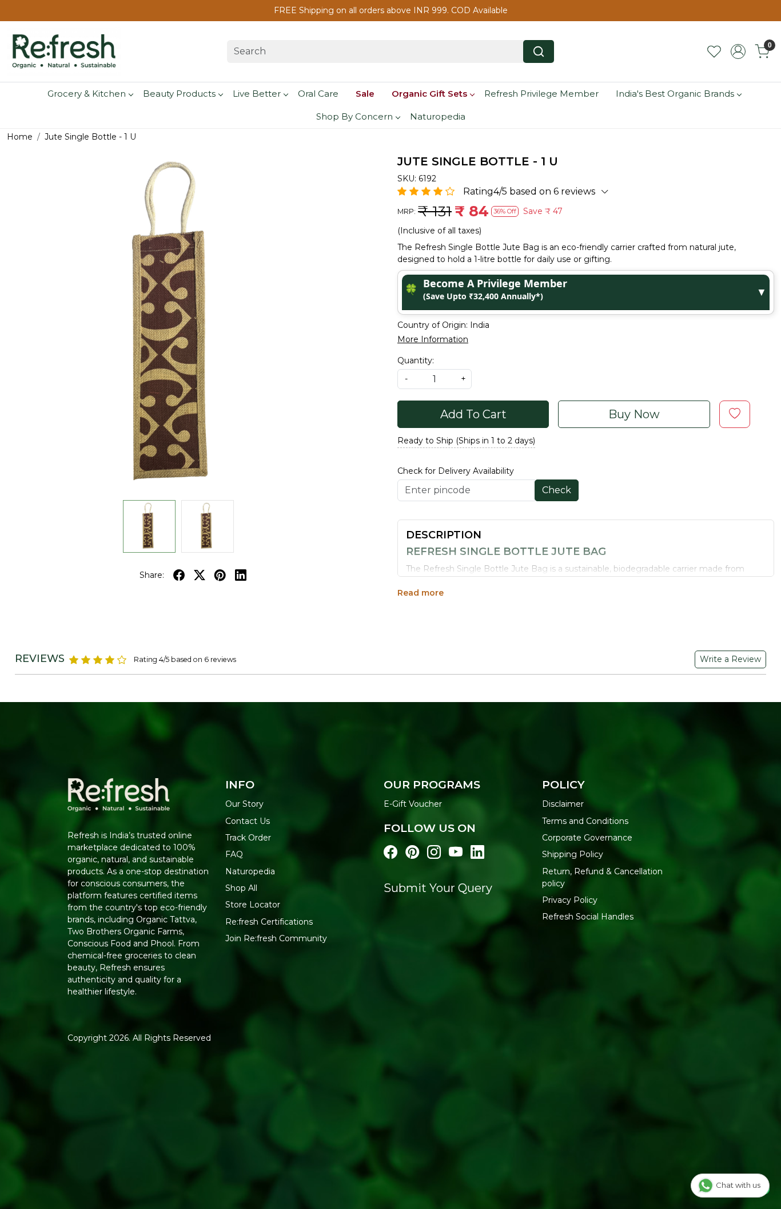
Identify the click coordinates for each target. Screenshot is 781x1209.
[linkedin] (240, 575)
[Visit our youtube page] (456, 852)
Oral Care (318, 93)
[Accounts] (738, 51)
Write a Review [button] (730, 659)
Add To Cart (473, 414)
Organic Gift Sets (429, 93)
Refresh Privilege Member (541, 93)
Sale (365, 93)
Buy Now (634, 414)
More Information (432, 339)
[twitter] (199, 575)
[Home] (64, 51)
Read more (420, 593)
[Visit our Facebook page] (390, 852)
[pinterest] (220, 575)
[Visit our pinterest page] (412, 852)
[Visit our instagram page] (434, 852)
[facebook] (179, 575)
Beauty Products (179, 93)
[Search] (538, 51)
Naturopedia (437, 116)
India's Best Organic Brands (675, 93)
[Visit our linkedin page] (477, 852)
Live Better (257, 93)
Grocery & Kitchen (86, 93)
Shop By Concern (354, 116)
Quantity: (415, 360)
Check (556, 490)
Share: (152, 575)
